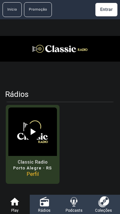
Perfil (33, 174)
